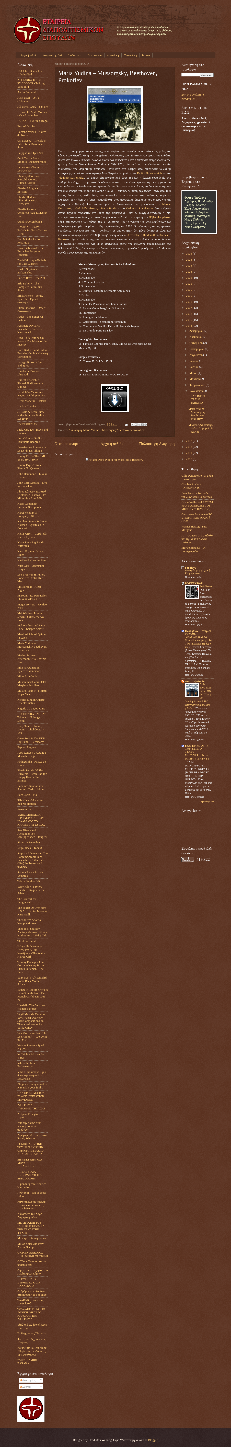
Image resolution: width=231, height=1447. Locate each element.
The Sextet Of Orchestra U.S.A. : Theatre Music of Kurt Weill (32, 911)
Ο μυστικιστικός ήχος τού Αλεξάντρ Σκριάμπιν (32, 1272)
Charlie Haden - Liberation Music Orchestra (27, 200)
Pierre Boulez (109, 208)
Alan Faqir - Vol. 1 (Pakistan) (28, 99)
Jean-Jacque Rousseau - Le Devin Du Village (31, 449)
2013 (189, 441)
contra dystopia (195, 681)
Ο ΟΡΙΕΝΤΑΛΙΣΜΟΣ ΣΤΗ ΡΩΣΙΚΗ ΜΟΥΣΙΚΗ (32, 1254)
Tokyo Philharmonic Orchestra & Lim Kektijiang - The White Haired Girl (31, 951)
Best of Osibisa (26, 126)
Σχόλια (26, 1386)
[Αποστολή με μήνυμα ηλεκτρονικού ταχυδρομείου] (132, 424)
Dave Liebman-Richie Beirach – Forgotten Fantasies (30, 252)
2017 (189, 307)
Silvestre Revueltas (28, 842)
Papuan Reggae (26, 747)
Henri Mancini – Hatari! (31, 401)
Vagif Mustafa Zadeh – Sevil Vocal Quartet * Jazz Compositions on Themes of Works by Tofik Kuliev (31, 1021)
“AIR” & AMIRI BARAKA (27, 1361)
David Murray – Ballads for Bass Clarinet (31, 262)
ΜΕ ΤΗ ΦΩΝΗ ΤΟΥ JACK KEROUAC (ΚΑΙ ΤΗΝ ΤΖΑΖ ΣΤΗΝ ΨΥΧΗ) (31, 1227)
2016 (189, 313)
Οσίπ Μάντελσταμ (86, 208)
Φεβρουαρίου (197, 385)
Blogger (153, 1440)
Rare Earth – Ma (27, 794)
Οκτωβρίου (196, 342)
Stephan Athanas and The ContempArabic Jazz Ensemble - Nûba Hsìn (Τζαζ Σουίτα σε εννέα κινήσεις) (32, 860)
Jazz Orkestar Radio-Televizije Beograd (29, 440)
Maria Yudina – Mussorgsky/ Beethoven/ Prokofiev (114, 430)
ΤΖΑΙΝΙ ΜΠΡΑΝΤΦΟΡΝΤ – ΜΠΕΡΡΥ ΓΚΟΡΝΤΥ (197, 755)
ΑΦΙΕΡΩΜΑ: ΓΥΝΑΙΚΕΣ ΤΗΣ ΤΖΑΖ (31, 1107)
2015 (189, 319)
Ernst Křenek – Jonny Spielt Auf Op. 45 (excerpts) (30, 299)
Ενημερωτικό (192, 573)
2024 (189, 265)
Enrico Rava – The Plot (31, 278)
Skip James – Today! (29, 847)
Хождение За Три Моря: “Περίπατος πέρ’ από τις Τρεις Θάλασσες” (32, 1351)
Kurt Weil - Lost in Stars (31, 560)
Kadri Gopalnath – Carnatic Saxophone (29, 505)
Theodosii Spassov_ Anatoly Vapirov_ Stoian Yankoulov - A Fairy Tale (32, 932)
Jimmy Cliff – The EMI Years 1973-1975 (31, 458)
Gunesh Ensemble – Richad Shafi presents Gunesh (30, 383)
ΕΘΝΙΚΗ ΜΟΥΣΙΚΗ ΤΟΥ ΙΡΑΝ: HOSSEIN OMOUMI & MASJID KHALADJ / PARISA (30, 1149)
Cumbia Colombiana (29, 221)
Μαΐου (193, 373)
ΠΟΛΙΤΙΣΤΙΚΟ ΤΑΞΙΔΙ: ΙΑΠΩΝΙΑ (197, 399)
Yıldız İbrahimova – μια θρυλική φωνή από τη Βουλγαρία (31, 1075)
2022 (189, 277)
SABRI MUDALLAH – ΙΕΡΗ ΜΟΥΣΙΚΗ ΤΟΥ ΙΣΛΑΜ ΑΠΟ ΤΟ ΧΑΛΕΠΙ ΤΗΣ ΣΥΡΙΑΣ (31, 819)
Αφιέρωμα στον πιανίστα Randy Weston (32, 1136)
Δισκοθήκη (113, 55)
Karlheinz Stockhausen (140, 208)
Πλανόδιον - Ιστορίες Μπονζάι (198, 632)
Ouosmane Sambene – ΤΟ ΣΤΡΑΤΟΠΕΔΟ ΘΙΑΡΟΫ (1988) (196, 518)
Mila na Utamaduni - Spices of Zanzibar (29, 669)
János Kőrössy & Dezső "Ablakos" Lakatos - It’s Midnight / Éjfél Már (31, 495)
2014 (189, 325)
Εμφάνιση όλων (207, 801)
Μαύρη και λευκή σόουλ (31, 1238)
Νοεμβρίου (196, 336)
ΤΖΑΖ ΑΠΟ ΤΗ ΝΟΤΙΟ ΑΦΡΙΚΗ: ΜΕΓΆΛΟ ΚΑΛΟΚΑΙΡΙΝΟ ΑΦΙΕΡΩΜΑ (31, 1314)
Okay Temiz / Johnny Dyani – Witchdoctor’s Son (31, 729)
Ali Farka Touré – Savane (32, 106)
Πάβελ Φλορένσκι (159, 217)
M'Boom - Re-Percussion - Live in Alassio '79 (32, 597)
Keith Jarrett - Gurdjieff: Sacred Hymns (32, 535)
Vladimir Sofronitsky (71, 177)
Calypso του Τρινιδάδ (30, 153)
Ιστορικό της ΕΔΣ (53, 55)
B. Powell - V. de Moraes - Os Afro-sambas (32, 113)
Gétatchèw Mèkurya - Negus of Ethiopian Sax (31, 394)
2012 (189, 447)
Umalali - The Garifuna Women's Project (31, 1007)
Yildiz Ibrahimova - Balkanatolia (29, 1064)
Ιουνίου (194, 367)
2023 (189, 271)
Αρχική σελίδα (29, 55)
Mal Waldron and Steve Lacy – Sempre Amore (31, 627)
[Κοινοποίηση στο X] (139, 424)
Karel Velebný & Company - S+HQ (28, 514)
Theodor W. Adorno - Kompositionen (30, 921)
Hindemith (149, 235)
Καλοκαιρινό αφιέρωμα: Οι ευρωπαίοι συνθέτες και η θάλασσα (31, 1205)
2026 (189, 253)
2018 (189, 301)
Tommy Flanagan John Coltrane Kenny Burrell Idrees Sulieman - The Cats (31, 967)
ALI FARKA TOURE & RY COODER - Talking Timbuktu (31, 83)
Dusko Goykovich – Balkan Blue (29, 271)
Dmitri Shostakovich (149, 173)
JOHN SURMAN (27, 424)
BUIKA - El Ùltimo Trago (32, 120)
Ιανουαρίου (196, 391)
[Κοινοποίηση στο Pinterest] (145, 424)
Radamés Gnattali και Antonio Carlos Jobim (30, 787)
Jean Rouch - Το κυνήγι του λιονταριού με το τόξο (196, 495)
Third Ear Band (26, 941)
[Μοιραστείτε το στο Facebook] (142, 424)
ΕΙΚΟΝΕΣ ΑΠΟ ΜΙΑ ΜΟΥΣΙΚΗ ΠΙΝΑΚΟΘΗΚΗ (29, 1163)
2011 (189, 453)
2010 (189, 459)
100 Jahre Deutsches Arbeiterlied (29, 73)
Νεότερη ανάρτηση (70, 443)
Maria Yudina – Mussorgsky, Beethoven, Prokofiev (197, 414)
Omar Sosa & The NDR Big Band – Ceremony (31, 740)
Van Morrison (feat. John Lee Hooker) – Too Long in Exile (32, 1037)
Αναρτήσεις (29, 1380)
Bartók (62, 239)
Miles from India (27, 676)
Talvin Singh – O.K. (29, 881)
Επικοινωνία (95, 55)
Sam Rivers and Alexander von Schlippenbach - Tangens (32, 834)
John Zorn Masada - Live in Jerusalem (32, 484)
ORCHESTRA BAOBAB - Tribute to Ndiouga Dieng (32, 717)
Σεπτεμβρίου (197, 349)
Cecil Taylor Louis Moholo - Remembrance (31, 160)
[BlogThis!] (136, 424)
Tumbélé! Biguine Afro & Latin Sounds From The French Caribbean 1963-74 (32, 995)
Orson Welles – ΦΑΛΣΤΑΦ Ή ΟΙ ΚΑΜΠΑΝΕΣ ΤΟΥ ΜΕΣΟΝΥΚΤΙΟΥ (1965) (197, 506)
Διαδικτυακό (75, 55)
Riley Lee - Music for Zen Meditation (30, 802)
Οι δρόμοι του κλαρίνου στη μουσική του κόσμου (32, 1293)
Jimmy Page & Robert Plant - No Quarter (30, 466)
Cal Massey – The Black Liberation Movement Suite (31, 144)
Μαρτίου (194, 379)
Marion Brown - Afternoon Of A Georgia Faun (31, 659)
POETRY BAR (194, 583)
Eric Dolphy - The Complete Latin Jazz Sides (29, 287)
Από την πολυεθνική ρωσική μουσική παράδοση (29, 1126)
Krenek (163, 235)
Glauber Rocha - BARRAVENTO (191, 486)
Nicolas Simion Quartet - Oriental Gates (32, 701)
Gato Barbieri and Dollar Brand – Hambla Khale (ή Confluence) (32, 353)
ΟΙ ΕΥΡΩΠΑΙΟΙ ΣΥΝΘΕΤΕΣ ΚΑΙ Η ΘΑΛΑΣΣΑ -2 (28, 1283)
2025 (189, 259)
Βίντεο (146, 55)
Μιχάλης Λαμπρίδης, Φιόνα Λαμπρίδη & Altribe (200, 428)
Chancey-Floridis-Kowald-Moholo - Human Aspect (28, 180)
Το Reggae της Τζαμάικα (32, 1333)
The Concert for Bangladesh (26, 900)
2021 (189, 283)
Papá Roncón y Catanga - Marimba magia (32, 754)
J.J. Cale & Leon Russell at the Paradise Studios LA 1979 (31, 415)
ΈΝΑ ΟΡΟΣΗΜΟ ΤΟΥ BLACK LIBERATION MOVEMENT (30, 1096)
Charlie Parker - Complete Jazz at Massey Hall (32, 213)
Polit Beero (206, 586)
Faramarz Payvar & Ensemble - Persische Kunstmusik (30, 329)
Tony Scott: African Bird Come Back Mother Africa (32, 981)
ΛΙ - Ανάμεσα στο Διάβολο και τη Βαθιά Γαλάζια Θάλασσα (197, 539)
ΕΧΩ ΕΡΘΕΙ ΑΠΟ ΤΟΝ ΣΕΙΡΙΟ (196, 747)
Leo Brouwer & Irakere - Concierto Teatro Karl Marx (32, 578)
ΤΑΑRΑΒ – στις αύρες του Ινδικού (30, 1302)
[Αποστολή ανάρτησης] (125, 424)
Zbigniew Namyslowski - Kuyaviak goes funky (32, 1086)
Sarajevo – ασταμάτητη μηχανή (197, 569)
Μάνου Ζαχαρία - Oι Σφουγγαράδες (193, 549)
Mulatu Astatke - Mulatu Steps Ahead (32, 692)
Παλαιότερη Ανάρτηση (157, 443)
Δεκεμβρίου (196, 330)
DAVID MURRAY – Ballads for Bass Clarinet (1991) (32, 230)
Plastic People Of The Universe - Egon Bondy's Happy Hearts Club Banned (32, 775)
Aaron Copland (26, 92)
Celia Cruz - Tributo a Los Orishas (30, 169)
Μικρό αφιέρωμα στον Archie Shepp (30, 1245)
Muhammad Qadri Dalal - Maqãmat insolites (32, 683)
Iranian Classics (27, 406)
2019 (189, 295)
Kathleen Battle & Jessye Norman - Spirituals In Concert (32, 525)
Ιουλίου (194, 361)
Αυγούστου (196, 355)
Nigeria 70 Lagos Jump (31, 708)
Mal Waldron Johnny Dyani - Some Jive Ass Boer (30, 617)
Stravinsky (132, 235)
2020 (189, 289)
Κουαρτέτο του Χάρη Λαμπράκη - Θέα (29, 1215)
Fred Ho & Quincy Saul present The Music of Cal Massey (32, 341)
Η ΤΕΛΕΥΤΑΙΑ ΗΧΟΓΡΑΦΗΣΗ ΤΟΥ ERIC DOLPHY (29, 1175)
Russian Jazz (25, 809)
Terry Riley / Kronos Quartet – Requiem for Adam (30, 890)
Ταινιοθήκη (130, 55)
